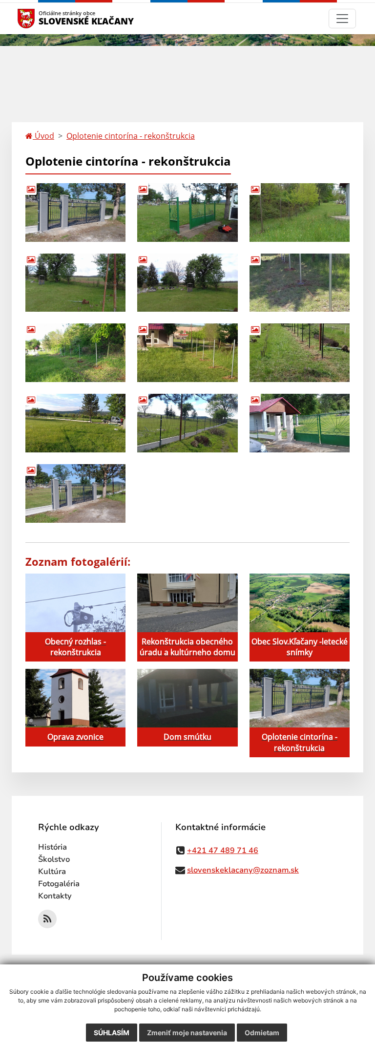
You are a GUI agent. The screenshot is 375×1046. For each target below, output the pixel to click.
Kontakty (55, 896)
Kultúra (52, 871)
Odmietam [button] (262, 1032)
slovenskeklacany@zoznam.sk (243, 870)
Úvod (43, 135)
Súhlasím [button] (111, 1032)
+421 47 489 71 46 (222, 850)
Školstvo (54, 859)
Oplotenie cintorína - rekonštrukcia (130, 135)
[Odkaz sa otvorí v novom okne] (47, 919)
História (52, 847)
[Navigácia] (342, 18)
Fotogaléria (59, 883)
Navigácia (40, 18)
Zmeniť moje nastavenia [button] (187, 1032)
